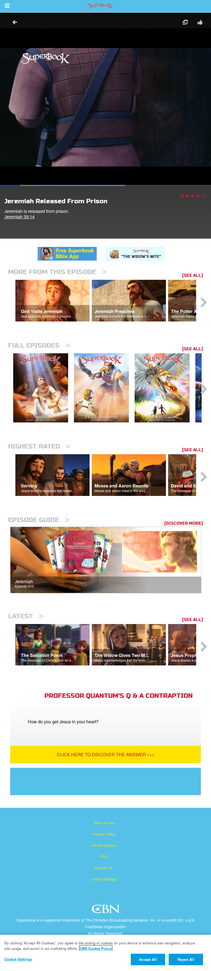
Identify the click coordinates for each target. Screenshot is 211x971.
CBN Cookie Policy (96, 948)
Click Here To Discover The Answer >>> (105, 754)
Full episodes (39, 345)
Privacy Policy (103, 834)
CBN (106, 910)
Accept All (148, 959)
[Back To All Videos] (13, 23)
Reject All (185, 959)
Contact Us (104, 867)
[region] (105, 953)
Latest (25, 616)
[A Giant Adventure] (104, 388)
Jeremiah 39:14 (19, 216)
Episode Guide (39, 520)
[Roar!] (43, 388)
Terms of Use (104, 822)
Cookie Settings (103, 879)
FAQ (103, 856)
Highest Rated (39, 446)
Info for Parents (103, 845)
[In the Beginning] (165, 388)
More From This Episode (57, 272)
